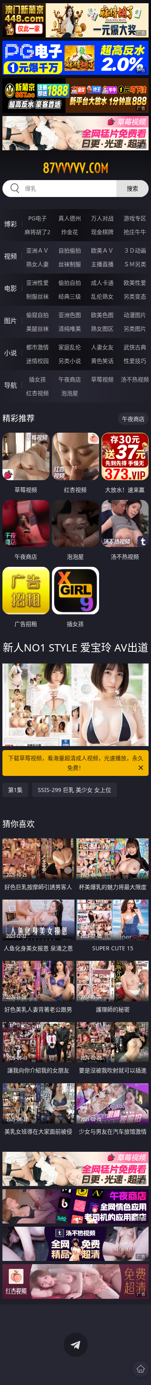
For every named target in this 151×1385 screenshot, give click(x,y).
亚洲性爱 (37, 282)
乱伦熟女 (102, 296)
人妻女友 (102, 347)
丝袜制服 (69, 264)
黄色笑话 (102, 361)
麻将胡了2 (37, 232)
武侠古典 (135, 347)
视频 (10, 256)
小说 (10, 352)
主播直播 (102, 264)
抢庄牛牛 (135, 232)
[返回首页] (140, 1369)
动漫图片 (135, 315)
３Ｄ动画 (135, 250)
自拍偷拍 (69, 250)
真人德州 (69, 218)
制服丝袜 (37, 296)
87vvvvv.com (76, 168)
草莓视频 (102, 379)
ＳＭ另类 (135, 264)
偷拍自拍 (69, 282)
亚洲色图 (69, 315)
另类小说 (69, 361)
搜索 (132, 188)
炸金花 (69, 232)
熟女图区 (102, 328)
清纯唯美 (69, 328)
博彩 (10, 224)
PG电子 (37, 218)
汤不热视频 (135, 379)
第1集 (15, 790)
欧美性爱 (135, 282)
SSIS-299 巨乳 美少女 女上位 (74, 790)
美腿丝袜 (37, 328)
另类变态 (135, 296)
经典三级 (69, 296)
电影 (10, 288)
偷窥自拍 (37, 315)
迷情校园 (37, 361)
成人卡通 (102, 282)
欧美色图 (102, 315)
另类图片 (135, 328)
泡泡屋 (69, 393)
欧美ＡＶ (102, 250)
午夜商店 (69, 379)
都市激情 (37, 347)
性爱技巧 (135, 361)
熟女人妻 (37, 264)
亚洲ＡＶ (37, 250)
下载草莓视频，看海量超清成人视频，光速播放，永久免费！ (75, 762)
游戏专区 (135, 218)
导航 (10, 385)
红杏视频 (37, 393)
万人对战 (102, 218)
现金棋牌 (102, 232)
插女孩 (37, 379)
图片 (10, 320)
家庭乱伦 (69, 347)
